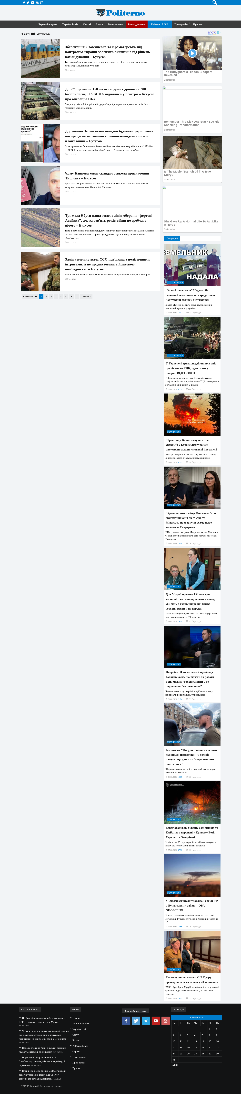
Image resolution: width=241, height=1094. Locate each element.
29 (210, 1053)
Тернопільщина (48, 24)
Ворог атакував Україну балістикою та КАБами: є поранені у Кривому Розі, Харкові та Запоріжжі (192, 832)
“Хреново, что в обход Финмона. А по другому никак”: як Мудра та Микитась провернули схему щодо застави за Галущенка (191, 520)
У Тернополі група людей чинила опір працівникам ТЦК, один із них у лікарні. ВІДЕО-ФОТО (191, 368)
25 (181, 1053)
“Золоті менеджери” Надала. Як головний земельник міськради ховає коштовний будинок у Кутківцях (190, 295)
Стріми (76, 1051)
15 (210, 1041)
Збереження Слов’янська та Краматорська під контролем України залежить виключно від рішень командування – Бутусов (107, 51)
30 (217, 1053)
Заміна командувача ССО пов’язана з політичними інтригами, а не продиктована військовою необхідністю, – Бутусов (107, 264)
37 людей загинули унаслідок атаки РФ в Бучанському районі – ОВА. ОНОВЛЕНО (192, 905)
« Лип (174, 1064)
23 (217, 1047)
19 (188, 1047)
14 (202, 1041)
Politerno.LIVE (159, 24)
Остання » (86, 296)
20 (195, 1047)
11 (181, 1041)
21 (202, 1047)
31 (174, 1059)
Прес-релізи (181, 24)
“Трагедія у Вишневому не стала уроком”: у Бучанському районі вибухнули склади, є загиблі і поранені (191, 444)
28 (202, 1053)
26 (188, 1053)
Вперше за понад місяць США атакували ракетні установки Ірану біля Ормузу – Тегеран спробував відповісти (42, 1074)
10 (71, 296)
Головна (76, 1017)
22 (210, 1047)
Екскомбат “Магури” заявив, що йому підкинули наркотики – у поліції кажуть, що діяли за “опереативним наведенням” (191, 757)
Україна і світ (70, 24)
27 (195, 1053)
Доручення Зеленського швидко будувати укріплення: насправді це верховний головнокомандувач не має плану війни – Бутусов (109, 136)
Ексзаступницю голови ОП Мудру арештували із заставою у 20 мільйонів (192, 979)
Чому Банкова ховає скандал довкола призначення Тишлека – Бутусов (107, 176)
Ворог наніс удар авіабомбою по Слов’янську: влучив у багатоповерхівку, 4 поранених (42, 1061)
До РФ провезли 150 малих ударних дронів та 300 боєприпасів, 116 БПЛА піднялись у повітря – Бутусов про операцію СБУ (109, 94)
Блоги (99, 24)
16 (217, 1041)
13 (195, 1041)
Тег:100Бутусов (35, 34)
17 (174, 1047)
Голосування (115, 24)
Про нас (197, 24)
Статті (87, 24)
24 (174, 1053)
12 (188, 1041)
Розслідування (136, 24)
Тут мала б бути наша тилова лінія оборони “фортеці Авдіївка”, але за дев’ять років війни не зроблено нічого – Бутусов (108, 220)
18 (181, 1047)
